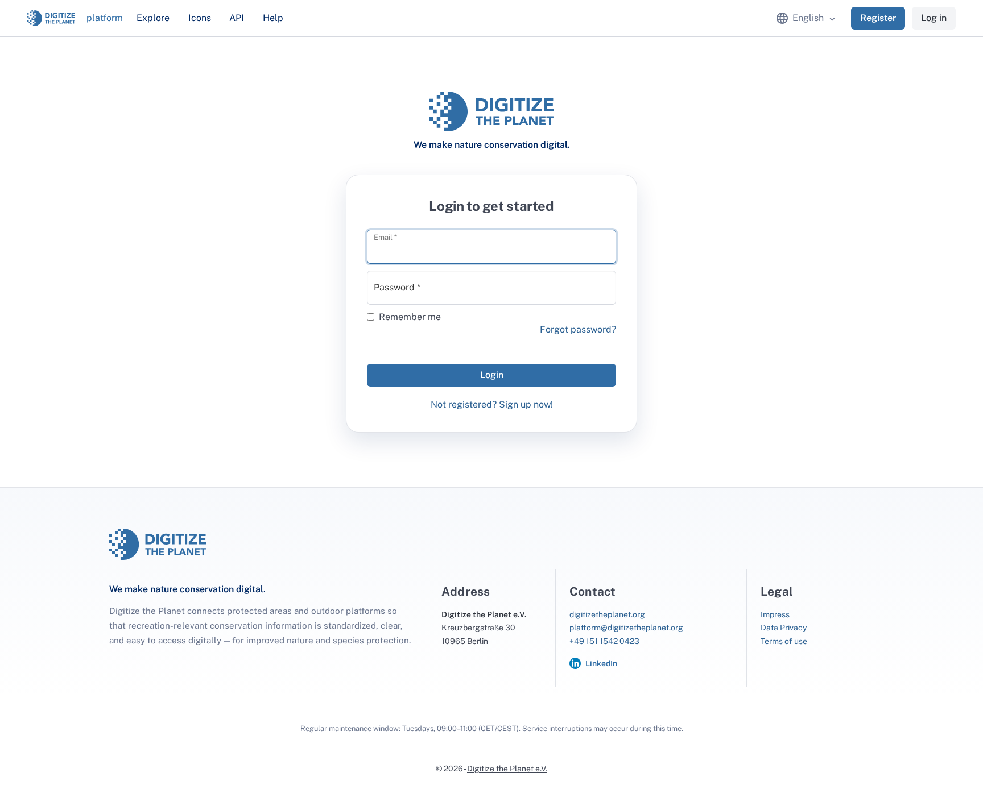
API (236, 18)
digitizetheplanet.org (607, 614)
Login (491, 374)
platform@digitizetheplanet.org (626, 627)
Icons (199, 18)
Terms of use (784, 641)
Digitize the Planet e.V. (507, 768)
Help (273, 18)
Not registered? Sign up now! (492, 404)
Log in (934, 18)
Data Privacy (784, 627)
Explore (153, 18)
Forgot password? (578, 329)
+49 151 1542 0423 (604, 641)
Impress (775, 614)
